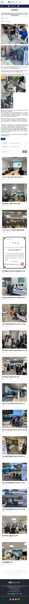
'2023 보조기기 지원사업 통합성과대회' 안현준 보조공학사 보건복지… (14, 230)
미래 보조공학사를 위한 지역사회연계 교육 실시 (15, 143)
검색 (25, 151)
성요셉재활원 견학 (7, 562)
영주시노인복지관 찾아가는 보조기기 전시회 (14, 430)
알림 (2, 6)
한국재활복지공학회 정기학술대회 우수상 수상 (14, 271)
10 (10, 574)
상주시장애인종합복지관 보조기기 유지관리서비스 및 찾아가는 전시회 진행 (14, 324)
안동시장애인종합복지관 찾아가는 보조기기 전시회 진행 (14, 483)
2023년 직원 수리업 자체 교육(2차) (12, 177)
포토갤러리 (13, 6)
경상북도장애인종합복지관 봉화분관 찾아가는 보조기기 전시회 (14, 297)
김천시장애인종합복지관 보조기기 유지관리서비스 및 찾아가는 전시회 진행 (14, 509)
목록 (3, 138)
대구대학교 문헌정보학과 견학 (10, 377)
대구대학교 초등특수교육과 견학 (11, 203)
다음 (15, 574)
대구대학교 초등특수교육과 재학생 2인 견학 (14, 350)
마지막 (18, 574)
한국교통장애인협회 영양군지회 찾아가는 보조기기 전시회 (14, 456)
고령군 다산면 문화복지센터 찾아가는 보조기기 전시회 (14, 403)
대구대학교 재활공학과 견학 (10, 536)
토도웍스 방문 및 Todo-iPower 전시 (15, 146)
